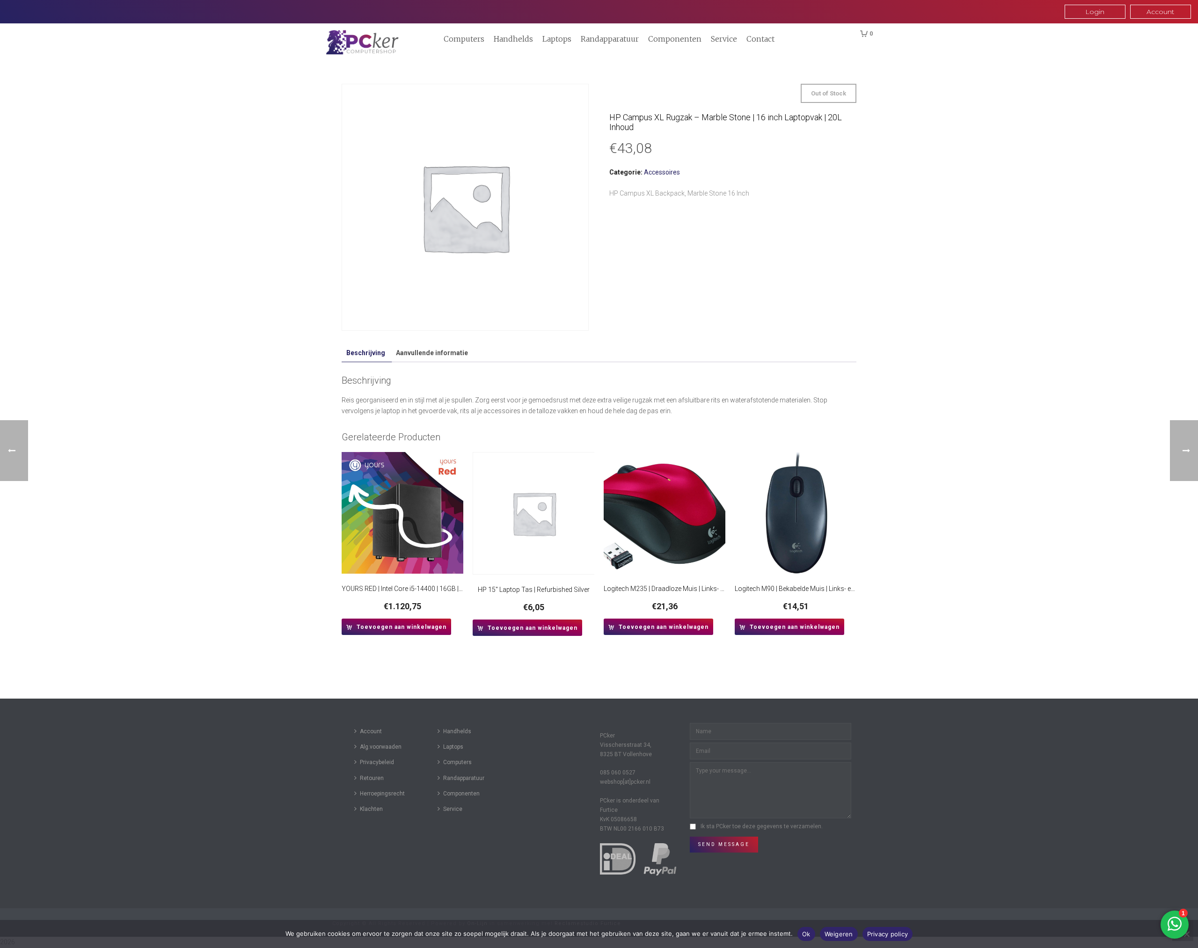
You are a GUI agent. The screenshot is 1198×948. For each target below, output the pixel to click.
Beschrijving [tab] (365, 353)
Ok (806, 934)
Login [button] (1094, 11)
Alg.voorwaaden (381, 747)
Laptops (556, 39)
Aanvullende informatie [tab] (432, 353)
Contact (760, 39)
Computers (464, 39)
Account (371, 731)
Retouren (372, 778)
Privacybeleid (377, 762)
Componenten (674, 39)
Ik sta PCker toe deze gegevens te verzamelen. (762, 826)
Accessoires (662, 172)
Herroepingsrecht (382, 793)
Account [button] (1160, 11)
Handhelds (513, 39)
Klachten (371, 809)
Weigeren (839, 934)
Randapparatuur (610, 39)
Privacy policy (887, 934)
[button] (396, 627)
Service (724, 39)
